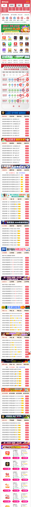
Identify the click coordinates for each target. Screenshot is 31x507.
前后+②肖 (26, 364)
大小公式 (21, 60)
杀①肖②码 (19, 393)
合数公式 (10, 62)
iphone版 (16, 458)
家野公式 (15, 60)
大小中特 (4, 226)
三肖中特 (4, 60)
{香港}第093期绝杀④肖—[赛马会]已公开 (10, 153)
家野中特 (12, 170)
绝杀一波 (4, 62)
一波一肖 (4, 199)
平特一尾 (15, 62)
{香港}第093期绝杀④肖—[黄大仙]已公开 (10, 150)
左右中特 (26, 170)
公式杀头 (26, 252)
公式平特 (19, 281)
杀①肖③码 (12, 393)
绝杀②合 (26, 420)
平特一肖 (10, 60)
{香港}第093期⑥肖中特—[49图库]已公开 (10, 130)
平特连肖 (19, 420)
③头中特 (4, 420)
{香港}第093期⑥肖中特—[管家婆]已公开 (10, 133)
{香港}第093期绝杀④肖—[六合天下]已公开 (11, 160)
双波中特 (19, 226)
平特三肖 (19, 310)
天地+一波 (11, 364)
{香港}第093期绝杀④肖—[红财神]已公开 (10, 157)
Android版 (7, 458)
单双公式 (27, 60)
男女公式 (27, 62)
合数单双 (26, 226)
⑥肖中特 (4, 116)
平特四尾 (26, 337)
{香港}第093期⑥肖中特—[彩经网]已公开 (10, 119)
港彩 (4, 5)
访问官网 (24, 458)
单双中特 (12, 226)
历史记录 (27, 14)
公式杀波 (12, 252)
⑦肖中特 (12, 116)
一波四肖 (26, 199)
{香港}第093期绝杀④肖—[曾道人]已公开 (10, 148)
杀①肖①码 (26, 393)
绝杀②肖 (19, 143)
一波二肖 (12, 199)
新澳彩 (11, 5)
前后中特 (19, 170)
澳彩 (19, 5)
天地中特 (4, 170)
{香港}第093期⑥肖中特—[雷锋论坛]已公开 (11, 121)
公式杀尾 (4, 252)
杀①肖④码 (5, 393)
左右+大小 (19, 364)
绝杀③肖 (12, 143)
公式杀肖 (19, 252)
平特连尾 (12, 420)
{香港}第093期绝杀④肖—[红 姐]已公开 (10, 155)
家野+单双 (4, 364)
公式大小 (4, 281)
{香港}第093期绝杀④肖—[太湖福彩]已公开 (11, 146)
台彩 (27, 5)
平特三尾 (19, 337)
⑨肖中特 (26, 116)
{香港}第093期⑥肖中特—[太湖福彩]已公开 (11, 123)
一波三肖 (19, 199)
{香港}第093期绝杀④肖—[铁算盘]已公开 (10, 162)
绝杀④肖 (4, 143)
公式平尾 (26, 281)
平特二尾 (12, 337)
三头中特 (21, 62)
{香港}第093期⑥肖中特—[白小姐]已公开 (10, 126)
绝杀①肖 (26, 143)
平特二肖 (12, 310)
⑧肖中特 (19, 116)
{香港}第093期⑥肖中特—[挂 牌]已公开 (10, 128)
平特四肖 (26, 310)
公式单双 (12, 281)
